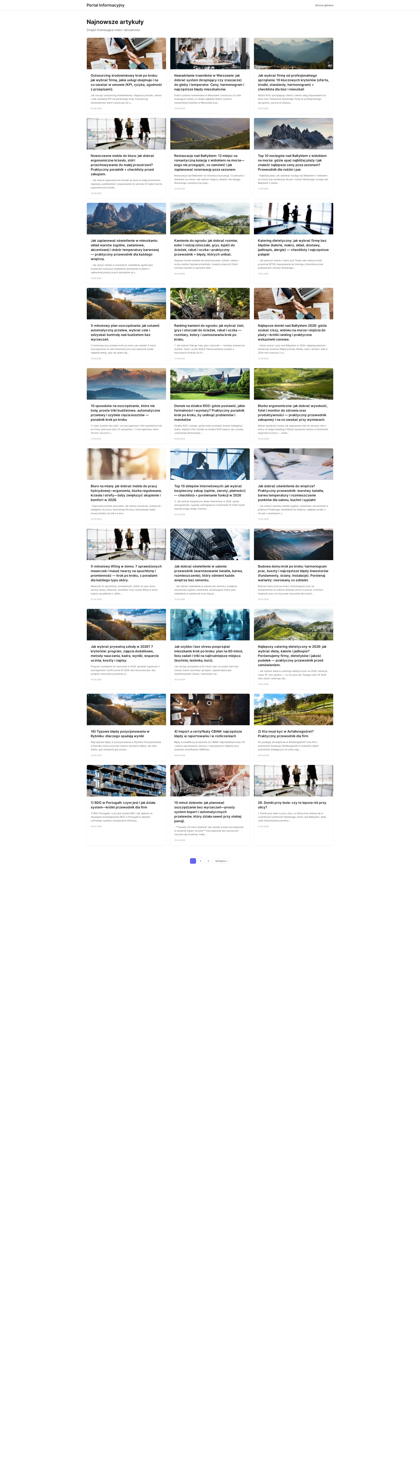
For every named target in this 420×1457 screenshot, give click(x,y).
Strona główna (324, 5)
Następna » (221, 861)
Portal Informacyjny (106, 5)
